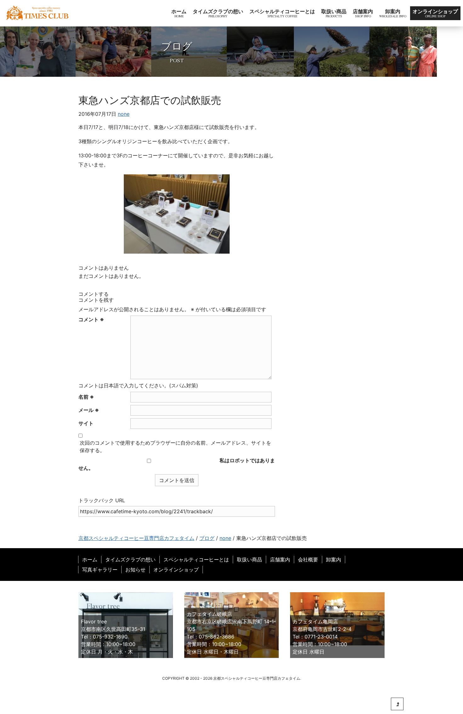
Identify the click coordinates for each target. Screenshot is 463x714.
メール (88, 410)
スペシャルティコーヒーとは (282, 11)
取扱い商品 (333, 11)
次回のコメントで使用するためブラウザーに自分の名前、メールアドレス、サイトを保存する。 (175, 446)
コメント (91, 319)
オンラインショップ (435, 11)
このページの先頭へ (397, 704)
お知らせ (135, 569)
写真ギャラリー (99, 569)
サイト (86, 423)
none (123, 114)
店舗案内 (363, 11)
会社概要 (308, 559)
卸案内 (392, 11)
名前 (86, 397)
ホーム (178, 11)
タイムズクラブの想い (218, 11)
